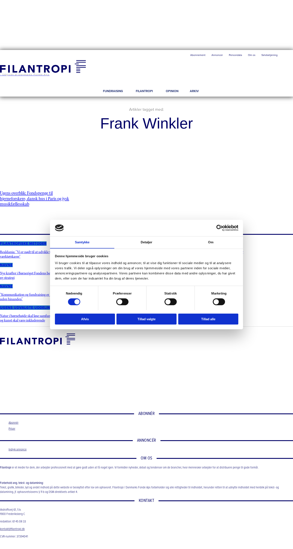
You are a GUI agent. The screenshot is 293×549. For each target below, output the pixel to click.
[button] (287, 56)
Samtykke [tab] (82, 242)
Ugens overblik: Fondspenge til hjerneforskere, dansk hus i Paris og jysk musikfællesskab (34, 198)
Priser (12, 429)
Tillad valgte (146, 319)
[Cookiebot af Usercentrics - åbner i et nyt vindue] (219, 228)
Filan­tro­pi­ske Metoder (23, 243)
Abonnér (13, 423)
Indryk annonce (18, 449)
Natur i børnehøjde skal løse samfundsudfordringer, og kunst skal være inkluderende (36, 318)
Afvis (85, 319)
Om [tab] (210, 242)
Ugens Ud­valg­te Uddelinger (28, 307)
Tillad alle (208, 319)
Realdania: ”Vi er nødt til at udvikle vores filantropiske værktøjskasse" (37, 254)
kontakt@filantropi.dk (12, 529)
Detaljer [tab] (147, 242)
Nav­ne (6, 265)
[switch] (122, 301)
